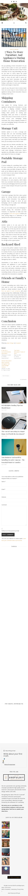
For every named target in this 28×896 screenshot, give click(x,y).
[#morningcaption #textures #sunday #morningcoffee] (6, 861)
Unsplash (18, 343)
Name (4, 481)
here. (6, 811)
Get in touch (8, 887)
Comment (4, 505)
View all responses (9, 764)
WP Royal (17, 893)
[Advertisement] (14, 608)
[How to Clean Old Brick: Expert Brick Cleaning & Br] (6, 843)
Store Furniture (6, 375)
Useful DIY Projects (14, 10)
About (3, 887)
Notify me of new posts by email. (10, 531)
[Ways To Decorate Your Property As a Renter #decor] (6, 834)
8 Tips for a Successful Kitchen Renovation (6, 352)
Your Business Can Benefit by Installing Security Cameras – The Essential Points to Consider (13, 460)
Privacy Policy (20, 889)
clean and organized (15, 213)
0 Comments (23, 379)
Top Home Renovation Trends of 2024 (19, 352)
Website (4, 497)
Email (3, 489)
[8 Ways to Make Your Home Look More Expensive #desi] (6, 852)
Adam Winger (10, 343)
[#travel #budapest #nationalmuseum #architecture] (6, 870)
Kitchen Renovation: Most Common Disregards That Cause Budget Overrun (7, 364)
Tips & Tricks (14, 49)
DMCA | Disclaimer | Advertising (9, 889)
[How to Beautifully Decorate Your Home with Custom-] (6, 825)
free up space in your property (11, 291)
